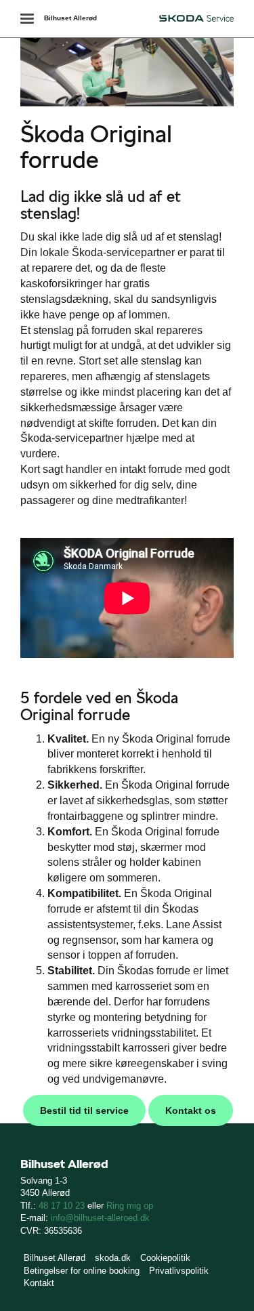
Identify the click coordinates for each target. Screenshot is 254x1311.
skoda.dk (113, 1258)
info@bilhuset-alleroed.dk (100, 1218)
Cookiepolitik (165, 1258)
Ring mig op (129, 1206)
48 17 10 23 (62, 1206)
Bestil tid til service (84, 1110)
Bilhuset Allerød (70, 18)
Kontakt (39, 1283)
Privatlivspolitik (179, 1271)
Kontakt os (190, 1110)
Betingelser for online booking (82, 1271)
